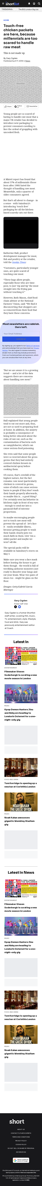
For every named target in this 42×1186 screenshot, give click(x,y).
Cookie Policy (21, 1144)
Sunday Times (19, 262)
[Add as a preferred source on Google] (21, 1160)
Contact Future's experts (21, 1133)
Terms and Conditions (21, 1137)
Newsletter (33, 106)
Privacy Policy (21, 1141)
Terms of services (33, 346)
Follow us (19, 106)
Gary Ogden (12, 58)
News (27, 61)
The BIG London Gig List (28, 9)
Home (6, 20)
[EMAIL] (20, 606)
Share (9, 106)
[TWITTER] (16, 606)
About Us (21, 1129)
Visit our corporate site (28, 1172)
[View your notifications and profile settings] (29, 3)
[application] (21, 230)
